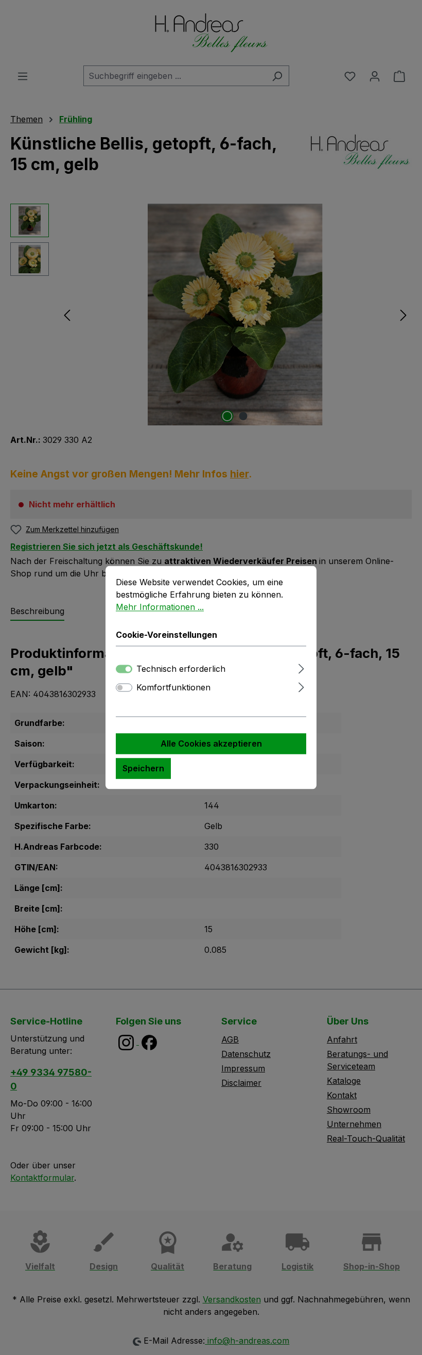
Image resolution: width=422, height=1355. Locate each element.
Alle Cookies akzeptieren (211, 744)
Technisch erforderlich (180, 669)
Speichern (143, 769)
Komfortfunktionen (173, 688)
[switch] (124, 688)
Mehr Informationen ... (160, 607)
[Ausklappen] (301, 667)
